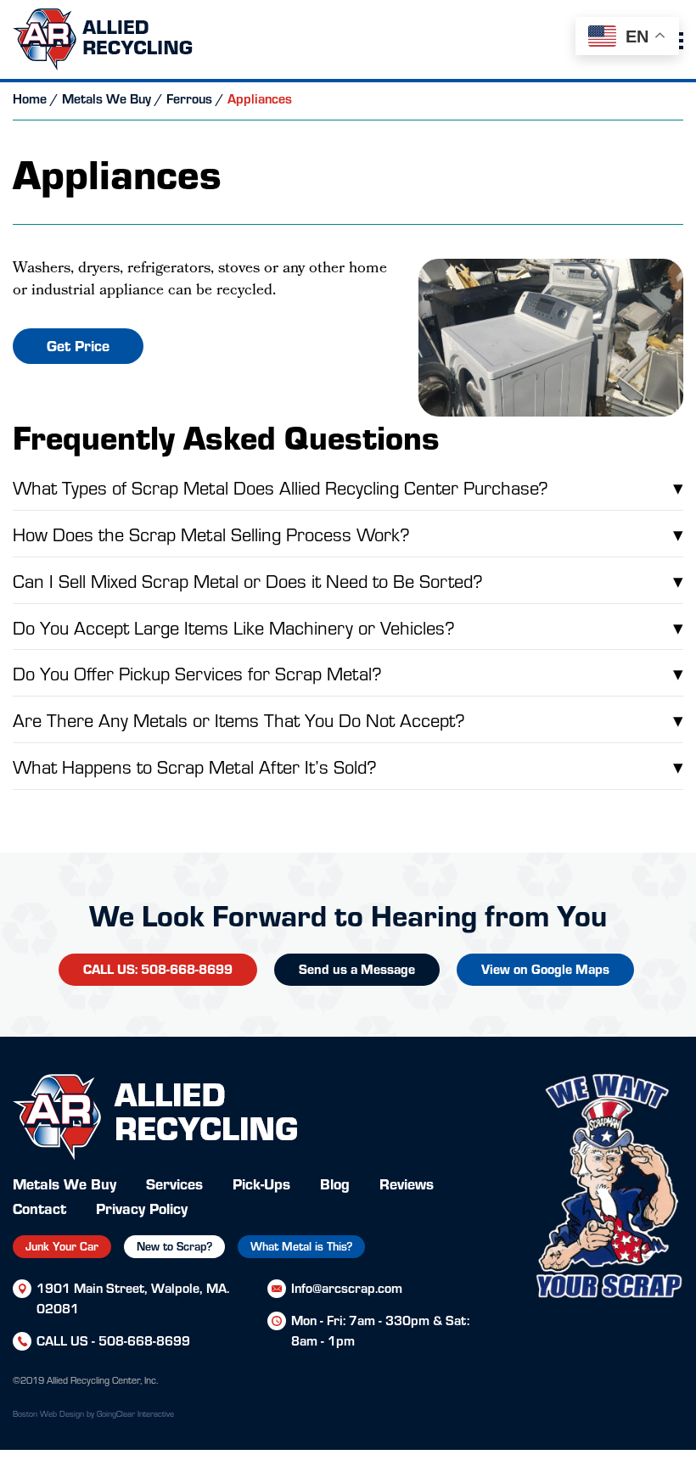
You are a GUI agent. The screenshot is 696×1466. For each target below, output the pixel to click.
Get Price (78, 344)
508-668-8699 (144, 1340)
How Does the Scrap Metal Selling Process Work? (348, 533)
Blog (335, 1183)
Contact (39, 1207)
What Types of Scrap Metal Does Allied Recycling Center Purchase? (348, 486)
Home (30, 98)
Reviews (406, 1183)
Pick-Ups (261, 1183)
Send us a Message (357, 968)
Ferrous (189, 98)
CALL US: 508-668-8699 (158, 968)
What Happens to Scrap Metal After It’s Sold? (348, 766)
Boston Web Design (48, 1413)
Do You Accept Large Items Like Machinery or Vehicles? (348, 626)
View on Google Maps (545, 968)
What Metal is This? (301, 1246)
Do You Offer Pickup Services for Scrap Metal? (348, 672)
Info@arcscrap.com (346, 1287)
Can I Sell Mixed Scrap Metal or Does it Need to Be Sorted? (348, 580)
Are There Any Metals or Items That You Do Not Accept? (348, 719)
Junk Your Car (61, 1246)
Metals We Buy (106, 98)
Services (174, 1183)
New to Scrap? (174, 1246)
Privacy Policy (142, 1207)
